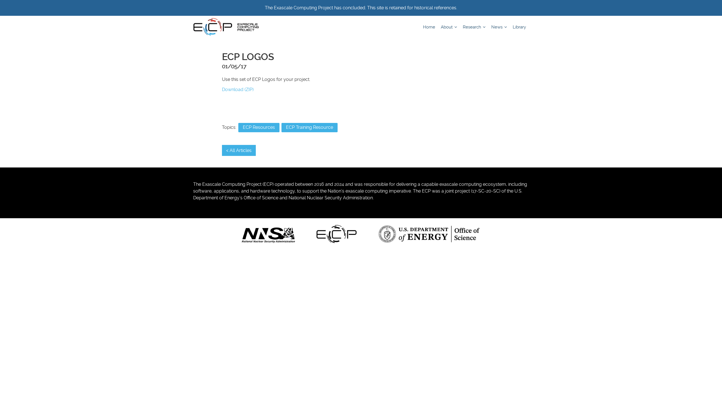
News (497, 27)
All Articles (241, 150)
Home (429, 27)
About (447, 27)
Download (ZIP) (238, 89)
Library (519, 27)
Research (472, 27)
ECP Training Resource (309, 127)
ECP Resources (259, 127)
